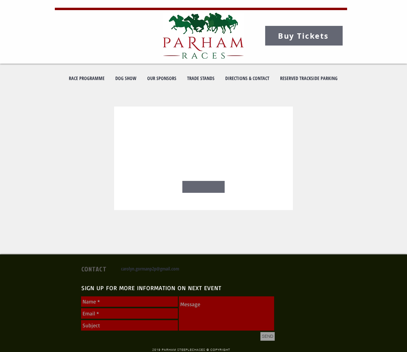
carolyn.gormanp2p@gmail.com (150, 268)
